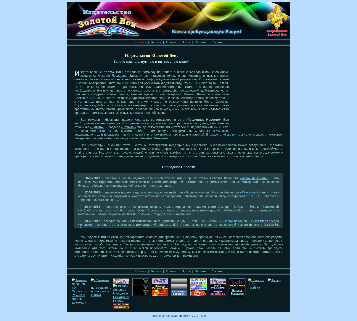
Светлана (81, 98)
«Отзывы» (128, 127)
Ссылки (217, 42)
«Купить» (97, 127)
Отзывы (171, 42)
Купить (156, 42)
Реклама (200, 42)
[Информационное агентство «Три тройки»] (257, 287)
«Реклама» (221, 131)
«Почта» (105, 131)
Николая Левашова (111, 75)
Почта (186, 42)
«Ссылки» (230, 134)
